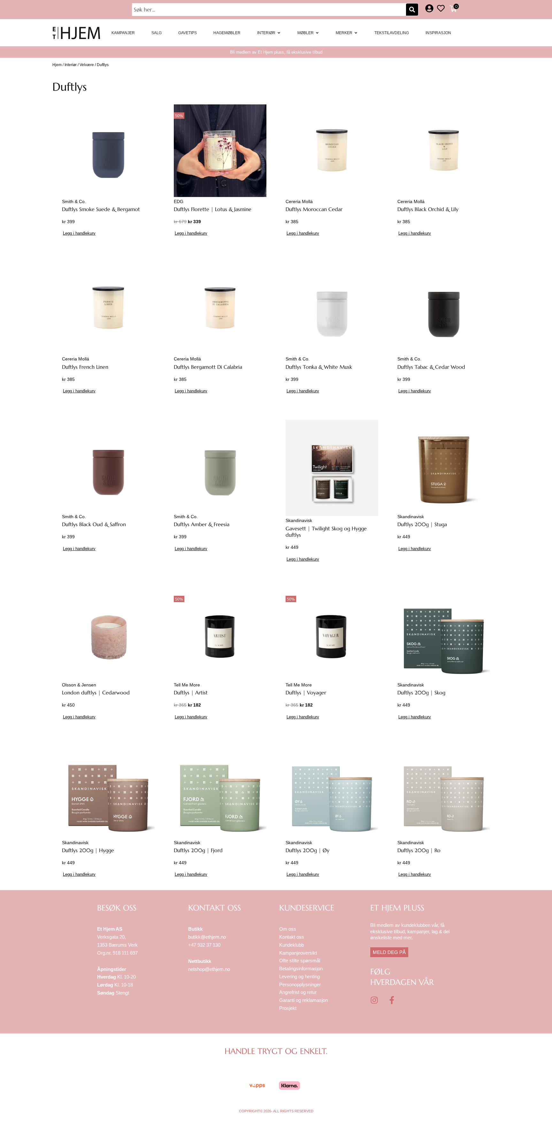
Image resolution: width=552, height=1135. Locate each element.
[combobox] (269, 9)
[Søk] (412, 9)
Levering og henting (300, 976)
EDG (178, 201)
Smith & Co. (74, 201)
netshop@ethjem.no (209, 969)
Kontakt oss (291, 937)
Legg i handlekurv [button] (79, 233)
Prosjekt (287, 1008)
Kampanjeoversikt (298, 953)
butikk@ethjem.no (207, 937)
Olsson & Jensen (79, 684)
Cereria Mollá (299, 201)
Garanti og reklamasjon (303, 1000)
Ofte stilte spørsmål (299, 960)
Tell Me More (187, 684)
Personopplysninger (300, 984)
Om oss (287, 929)
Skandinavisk (299, 520)
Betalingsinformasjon (301, 968)
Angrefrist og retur (298, 992)
